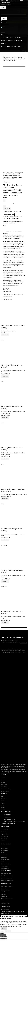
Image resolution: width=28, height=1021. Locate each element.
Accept (7, 931)
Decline (4, 928)
